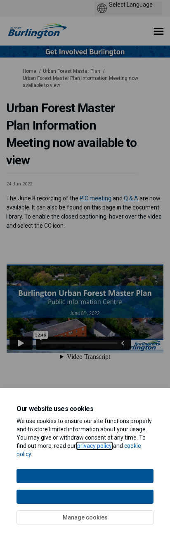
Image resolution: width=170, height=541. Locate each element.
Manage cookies (85, 517)
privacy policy (94, 445)
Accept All (85, 496)
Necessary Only (85, 476)
